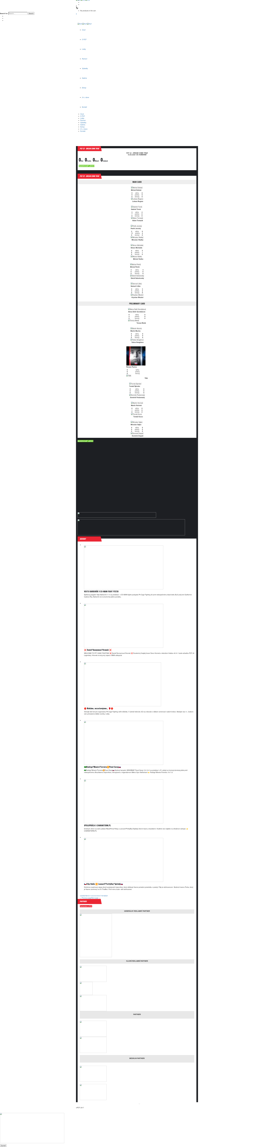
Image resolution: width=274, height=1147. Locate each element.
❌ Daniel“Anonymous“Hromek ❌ (98, 649)
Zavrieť (3, 1146)
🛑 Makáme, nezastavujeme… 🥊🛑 (98, 708)
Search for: (4, 13)
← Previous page (85, 898)
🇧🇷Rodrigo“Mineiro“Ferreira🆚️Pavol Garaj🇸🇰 (102, 766)
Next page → (95, 898)
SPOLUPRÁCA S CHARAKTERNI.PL (97, 825)
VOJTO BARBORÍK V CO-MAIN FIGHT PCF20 (101, 591)
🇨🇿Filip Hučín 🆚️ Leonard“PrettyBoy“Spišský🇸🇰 (103, 883)
